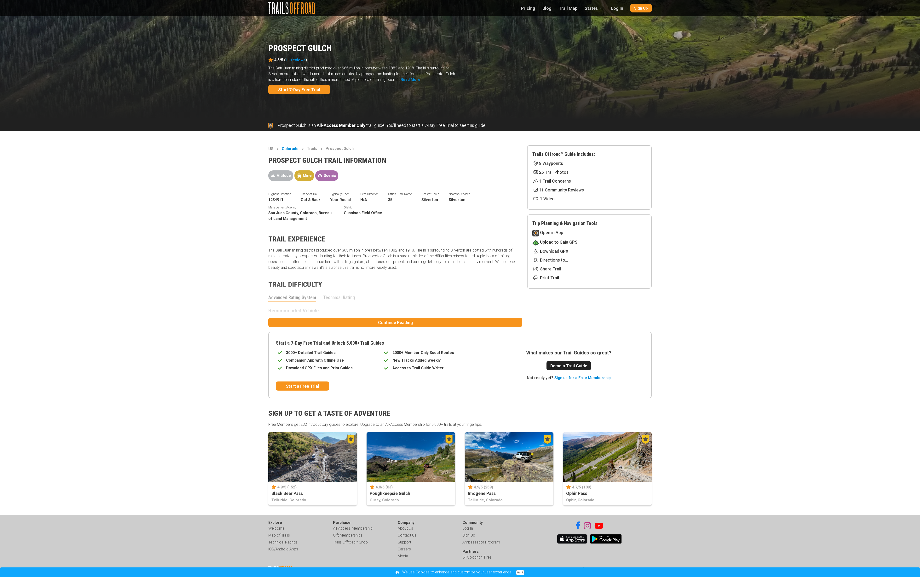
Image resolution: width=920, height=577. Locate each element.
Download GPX (553, 251)
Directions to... (553, 260)
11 (295, 60)
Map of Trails (279, 535)
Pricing (528, 8)
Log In (617, 8)
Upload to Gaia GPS (558, 242)
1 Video (547, 198)
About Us (405, 528)
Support (404, 542)
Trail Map (568, 8)
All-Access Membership (353, 528)
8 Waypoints (551, 163)
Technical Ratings (283, 542)
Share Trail (550, 268)
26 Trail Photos (554, 172)
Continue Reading (395, 322)
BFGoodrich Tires (477, 557)
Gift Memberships (347, 535)
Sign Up (641, 8)
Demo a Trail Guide (568, 365)
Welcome (276, 528)
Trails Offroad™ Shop (350, 542)
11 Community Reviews (561, 189)
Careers (404, 549)
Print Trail (549, 277)
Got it (520, 572)
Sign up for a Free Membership (582, 377)
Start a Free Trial (302, 386)
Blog (547, 8)
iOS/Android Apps (283, 549)
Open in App (551, 232)
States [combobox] (591, 8)
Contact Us (407, 535)
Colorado (290, 148)
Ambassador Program (481, 542)
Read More (410, 79)
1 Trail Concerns (555, 181)
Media (403, 556)
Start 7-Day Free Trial (299, 89)
